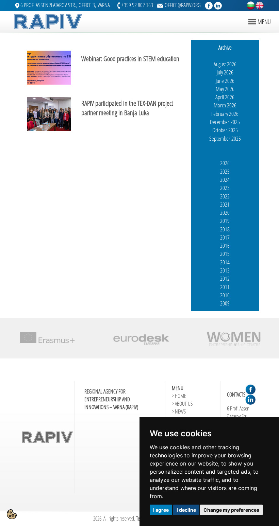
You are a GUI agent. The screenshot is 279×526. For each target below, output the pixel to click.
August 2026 (225, 64)
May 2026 (225, 89)
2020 (225, 212)
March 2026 (225, 105)
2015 (225, 254)
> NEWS (179, 411)
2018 (225, 229)
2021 (225, 204)
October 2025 (225, 130)
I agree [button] (161, 510)
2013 (225, 270)
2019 (225, 221)
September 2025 (225, 138)
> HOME (179, 396)
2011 (225, 287)
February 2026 (225, 114)
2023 (225, 188)
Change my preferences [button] (231, 510)
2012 (225, 278)
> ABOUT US (182, 403)
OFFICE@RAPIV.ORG (183, 5)
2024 (225, 179)
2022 (225, 196)
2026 (225, 163)
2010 (225, 295)
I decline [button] (186, 510)
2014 (225, 262)
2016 (225, 245)
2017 (225, 237)
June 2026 (225, 81)
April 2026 (224, 97)
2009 (225, 303)
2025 (225, 171)
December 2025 (225, 122)
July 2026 (225, 72)
